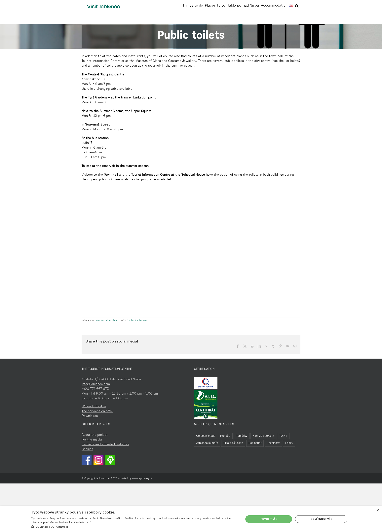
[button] (296, 5)
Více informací (82, 522)
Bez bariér (254, 443)
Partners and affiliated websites (105, 444)
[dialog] (191, 519)
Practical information (106, 320)
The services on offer (97, 411)
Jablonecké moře (207, 443)
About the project (95, 435)
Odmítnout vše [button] (321, 519)
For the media (92, 439)
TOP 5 (283, 436)
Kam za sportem (263, 436)
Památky (241, 436)
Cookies (87, 449)
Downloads (90, 416)
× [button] (377, 510)
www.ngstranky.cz (142, 478)
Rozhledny (273, 443)
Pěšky (289, 443)
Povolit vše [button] (269, 519)
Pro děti (225, 436)
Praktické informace (137, 320)
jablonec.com (103, 478)
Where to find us (94, 406)
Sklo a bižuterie (233, 443)
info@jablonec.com (96, 384)
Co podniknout (205, 436)
